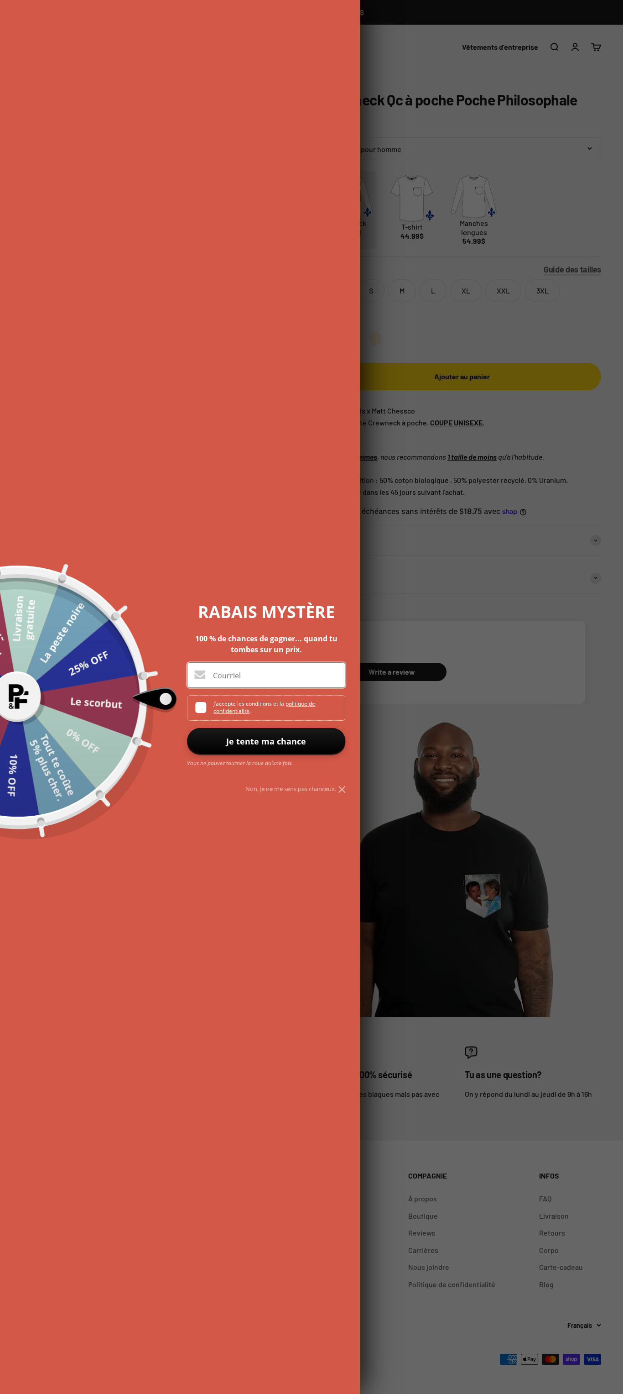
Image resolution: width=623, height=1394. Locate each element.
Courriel (227, 675)
